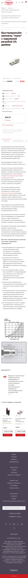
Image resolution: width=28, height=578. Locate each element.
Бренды (14, 459)
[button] (1, 439)
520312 (17, 98)
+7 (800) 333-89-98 (14, 513)
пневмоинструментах (8, 193)
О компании (14, 493)
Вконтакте (6, 524)
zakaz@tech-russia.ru (15, 516)
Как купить (14, 467)
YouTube (10, 524)
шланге (15, 210)
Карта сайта (14, 534)
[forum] (18, 524)
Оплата (14, 470)
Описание (6, 140)
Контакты (14, 496)
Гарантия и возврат (14, 475)
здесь (24, 164)
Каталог (13, 454)
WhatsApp (22, 524)
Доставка (14, 472)
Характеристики (18, 140)
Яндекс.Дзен (14, 524)
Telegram (14, 528)
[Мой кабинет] (22, 2)
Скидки (14, 457)
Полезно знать (14, 488)
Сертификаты (14, 462)
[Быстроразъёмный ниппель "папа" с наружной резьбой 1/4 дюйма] (14, 61)
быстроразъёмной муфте (15, 175)
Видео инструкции (14, 483)
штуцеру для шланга (7, 177)
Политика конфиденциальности (14, 501)
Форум (14, 498)
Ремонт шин (14, 480)
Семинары (14, 485)
